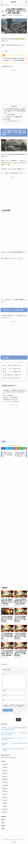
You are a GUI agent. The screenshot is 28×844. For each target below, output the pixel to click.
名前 (4, 690)
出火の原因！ (8, 119)
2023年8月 (5, 791)
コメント (5, 673)
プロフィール (23, 839)
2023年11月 (5, 782)
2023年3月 (5, 806)
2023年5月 (5, 800)
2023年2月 (5, 809)
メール (5, 695)
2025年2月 (5, 764)
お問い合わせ (8, 839)
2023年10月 (5, 785)
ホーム (3, 839)
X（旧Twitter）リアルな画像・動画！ (14, 116)
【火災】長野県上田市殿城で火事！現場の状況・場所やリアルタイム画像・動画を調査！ (15, 110)
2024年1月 (5, 776)
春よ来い (14, 2)
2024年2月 (5, 773)
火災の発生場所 (11, 114)
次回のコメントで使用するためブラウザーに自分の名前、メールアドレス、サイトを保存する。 (14, 706)
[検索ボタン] (26, 2)
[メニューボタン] (2, 2)
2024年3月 (5, 770)
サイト (4, 700)
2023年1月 (5, 812)
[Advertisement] (14, 85)
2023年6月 (5, 797)
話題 (4, 828)
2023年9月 (5, 788)
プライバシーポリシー (15, 839)
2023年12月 (5, 779)
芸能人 (4, 825)
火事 (4, 15)
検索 (19, 719)
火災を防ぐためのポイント (14, 121)
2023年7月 (5, 794)
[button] (3, 448)
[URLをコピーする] (25, 448)
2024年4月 (5, 767)
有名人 (4, 819)
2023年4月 (5, 803)
